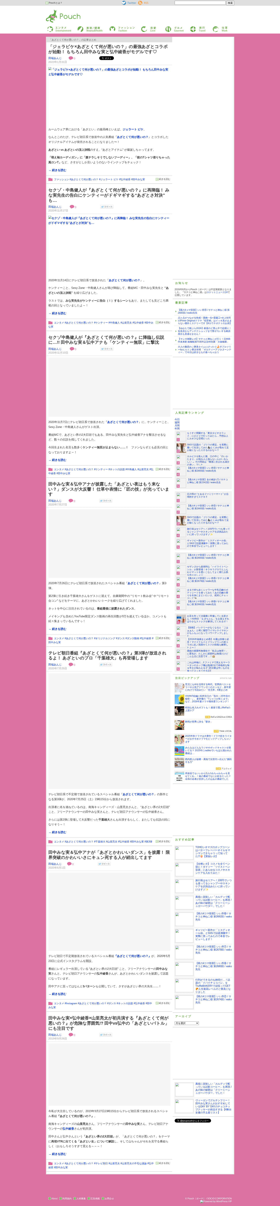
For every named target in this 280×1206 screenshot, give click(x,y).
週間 (177, 422)
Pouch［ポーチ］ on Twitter (128, 3)
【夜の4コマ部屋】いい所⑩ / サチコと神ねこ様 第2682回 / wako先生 (208, 603)
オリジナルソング (105, 638)
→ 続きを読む (57, 170)
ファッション (115, 27)
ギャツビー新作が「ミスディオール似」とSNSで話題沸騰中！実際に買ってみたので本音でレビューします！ (207, 543)
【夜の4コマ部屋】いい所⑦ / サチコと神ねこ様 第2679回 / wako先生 (213, 949)
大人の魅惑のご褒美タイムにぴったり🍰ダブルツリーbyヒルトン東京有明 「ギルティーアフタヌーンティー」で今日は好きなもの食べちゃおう (204, 349)
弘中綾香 (125, 179)
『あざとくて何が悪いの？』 (132, 956)
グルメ (168, 27)
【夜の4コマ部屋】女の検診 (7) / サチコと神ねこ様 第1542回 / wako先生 (207, 481)
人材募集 (81, 1198)
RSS (140, 2)
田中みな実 (139, 179)
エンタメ (59, 322)
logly (230, 678)
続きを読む (164, 179)
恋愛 (143, 27)
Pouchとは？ (55, 3)
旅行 (192, 27)
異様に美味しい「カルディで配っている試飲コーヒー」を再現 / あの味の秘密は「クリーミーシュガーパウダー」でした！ (213, 901)
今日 (177, 419)
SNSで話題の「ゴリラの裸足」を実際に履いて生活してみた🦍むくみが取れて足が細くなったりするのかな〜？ (208, 447)
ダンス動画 (133, 638)
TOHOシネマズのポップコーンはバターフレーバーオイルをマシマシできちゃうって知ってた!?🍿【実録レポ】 (212, 852)
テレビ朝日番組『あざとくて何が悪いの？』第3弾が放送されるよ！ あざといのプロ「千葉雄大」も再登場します (107, 656)
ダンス (121, 638)
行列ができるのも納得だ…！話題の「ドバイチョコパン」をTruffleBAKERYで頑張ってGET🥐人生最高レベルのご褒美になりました (213, 985)
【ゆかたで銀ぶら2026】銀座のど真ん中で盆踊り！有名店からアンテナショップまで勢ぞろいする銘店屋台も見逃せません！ (204, 331)
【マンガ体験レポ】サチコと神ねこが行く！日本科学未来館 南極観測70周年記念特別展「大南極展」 (204, 340)
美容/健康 (82, 27)
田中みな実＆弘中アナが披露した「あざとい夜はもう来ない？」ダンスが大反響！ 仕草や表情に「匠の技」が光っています (108, 489)
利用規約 (67, 1198)
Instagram (71, 1003)
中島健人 (115, 322)
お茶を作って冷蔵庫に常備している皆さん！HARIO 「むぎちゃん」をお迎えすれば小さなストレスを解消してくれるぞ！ (208, 619)
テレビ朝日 (101, 1163)
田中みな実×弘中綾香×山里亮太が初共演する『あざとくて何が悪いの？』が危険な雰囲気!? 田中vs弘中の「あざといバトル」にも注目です (108, 1023)
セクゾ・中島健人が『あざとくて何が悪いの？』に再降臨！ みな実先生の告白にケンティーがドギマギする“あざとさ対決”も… (109, 195)
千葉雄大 (100, 841)
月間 (177, 425)
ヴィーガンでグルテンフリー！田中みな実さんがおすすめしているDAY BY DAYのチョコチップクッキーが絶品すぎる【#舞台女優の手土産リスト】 (213, 1106)
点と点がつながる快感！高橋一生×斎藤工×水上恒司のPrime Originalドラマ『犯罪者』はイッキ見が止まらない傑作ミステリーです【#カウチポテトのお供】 (205, 320)
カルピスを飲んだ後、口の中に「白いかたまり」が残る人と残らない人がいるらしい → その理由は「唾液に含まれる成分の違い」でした (208, 460)
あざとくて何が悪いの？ (132, 137)
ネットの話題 (117, 469)
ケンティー (101, 322)
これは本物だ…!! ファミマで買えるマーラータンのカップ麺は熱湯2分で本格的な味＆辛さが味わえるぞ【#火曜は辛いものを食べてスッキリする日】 (208, 666)
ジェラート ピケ (133, 129)
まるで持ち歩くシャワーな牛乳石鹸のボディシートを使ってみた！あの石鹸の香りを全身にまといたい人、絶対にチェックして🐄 (207, 594)
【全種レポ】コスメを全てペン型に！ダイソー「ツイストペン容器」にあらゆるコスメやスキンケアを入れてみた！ (212, 868)
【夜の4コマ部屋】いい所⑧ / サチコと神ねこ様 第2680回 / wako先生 (213, 966)
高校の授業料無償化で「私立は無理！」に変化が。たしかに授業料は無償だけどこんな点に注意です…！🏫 (207, 653)
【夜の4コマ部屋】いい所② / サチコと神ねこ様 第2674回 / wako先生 (213, 999)
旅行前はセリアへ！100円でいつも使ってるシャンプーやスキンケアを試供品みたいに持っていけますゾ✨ (208, 532)
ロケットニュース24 (217, 292)
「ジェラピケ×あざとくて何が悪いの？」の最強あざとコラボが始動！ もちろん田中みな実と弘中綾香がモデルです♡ (108, 49)
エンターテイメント (58, 27)
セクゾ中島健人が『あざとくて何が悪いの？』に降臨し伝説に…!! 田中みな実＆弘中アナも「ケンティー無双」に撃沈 (106, 340)
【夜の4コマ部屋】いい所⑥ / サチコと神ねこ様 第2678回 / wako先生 (208, 579)
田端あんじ (55, 58)
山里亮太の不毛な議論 (134, 1163)
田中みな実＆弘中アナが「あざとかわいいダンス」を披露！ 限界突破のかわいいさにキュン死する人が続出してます (109, 855)
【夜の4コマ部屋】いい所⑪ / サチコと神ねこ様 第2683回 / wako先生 (208, 469)
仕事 (214, 27)
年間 (177, 428)
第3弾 (149, 841)
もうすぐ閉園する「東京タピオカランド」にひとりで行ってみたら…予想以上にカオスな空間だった (207, 436)
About (54, 1198)
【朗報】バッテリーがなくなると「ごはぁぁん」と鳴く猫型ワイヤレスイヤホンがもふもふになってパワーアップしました (207, 631)
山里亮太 (127, 322)
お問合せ (109, 1198)
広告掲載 (95, 1198)
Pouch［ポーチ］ (55, 10)
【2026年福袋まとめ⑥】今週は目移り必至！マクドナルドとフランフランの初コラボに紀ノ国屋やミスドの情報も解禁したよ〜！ (208, 643)
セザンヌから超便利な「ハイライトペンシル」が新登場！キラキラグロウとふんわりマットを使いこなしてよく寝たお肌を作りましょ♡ (207, 571)
